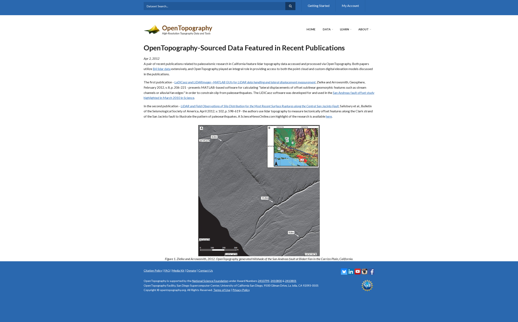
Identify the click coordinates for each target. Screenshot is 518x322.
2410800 (276, 281)
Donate (191, 270)
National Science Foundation (210, 281)
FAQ (167, 270)
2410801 (290, 281)
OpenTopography (187, 28)
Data (327, 29)
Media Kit (178, 270)
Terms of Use (221, 290)
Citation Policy (153, 270)
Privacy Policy (241, 290)
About (363, 29)
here (329, 116)
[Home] (152, 29)
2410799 (263, 281)
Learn (344, 29)
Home (311, 29)
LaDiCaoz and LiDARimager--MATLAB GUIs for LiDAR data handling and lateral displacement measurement (244, 82)
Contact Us (205, 270)
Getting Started (318, 5)
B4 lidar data (162, 69)
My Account (350, 5)
